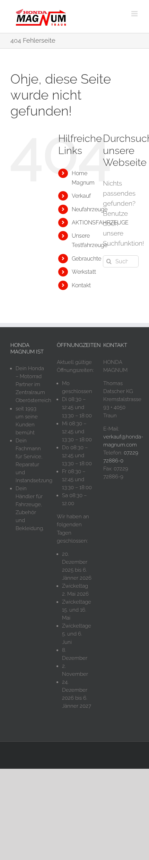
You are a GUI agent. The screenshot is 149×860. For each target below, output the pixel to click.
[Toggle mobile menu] (135, 13)
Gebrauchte (86, 258)
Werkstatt (84, 272)
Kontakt (81, 285)
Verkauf (81, 196)
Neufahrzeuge (89, 209)
